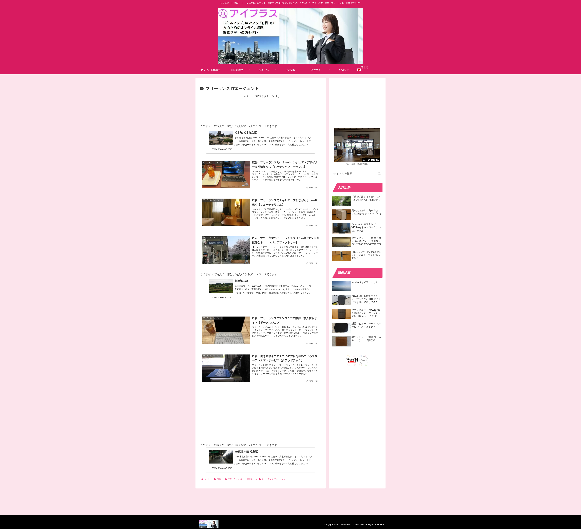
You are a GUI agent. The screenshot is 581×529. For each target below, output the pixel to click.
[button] (379, 173)
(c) (350, 164)
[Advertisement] (260, 110)
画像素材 (360, 164)
